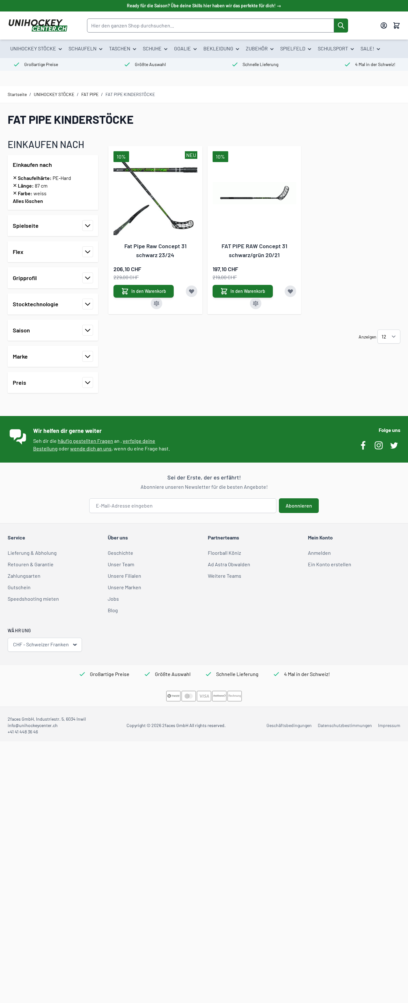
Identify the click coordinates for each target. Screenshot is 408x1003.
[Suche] (341, 26)
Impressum (389, 725)
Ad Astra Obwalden (229, 564)
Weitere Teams (224, 576)
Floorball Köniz (224, 553)
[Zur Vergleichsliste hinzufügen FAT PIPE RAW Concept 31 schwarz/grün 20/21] (255, 303)
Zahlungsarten (24, 576)
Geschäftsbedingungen (289, 725)
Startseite (17, 94)
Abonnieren (299, 505)
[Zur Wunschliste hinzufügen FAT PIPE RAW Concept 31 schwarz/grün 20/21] (290, 291)
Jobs (113, 599)
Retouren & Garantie (31, 564)
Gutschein (19, 587)
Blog (113, 610)
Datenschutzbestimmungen (345, 725)
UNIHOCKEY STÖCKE (54, 94)
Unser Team (121, 564)
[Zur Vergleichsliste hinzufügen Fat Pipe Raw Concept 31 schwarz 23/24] (156, 303)
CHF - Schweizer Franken (41, 644)
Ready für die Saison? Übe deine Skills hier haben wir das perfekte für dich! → (204, 5)
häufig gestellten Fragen (85, 441)
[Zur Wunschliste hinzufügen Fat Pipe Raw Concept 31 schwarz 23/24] (191, 291)
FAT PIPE (89, 94)
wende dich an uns (91, 448)
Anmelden (319, 553)
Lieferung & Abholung (32, 553)
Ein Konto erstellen (329, 564)
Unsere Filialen (124, 576)
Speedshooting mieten (33, 599)
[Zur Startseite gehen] (38, 25)
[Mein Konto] (384, 25)
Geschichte (120, 553)
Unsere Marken (124, 587)
